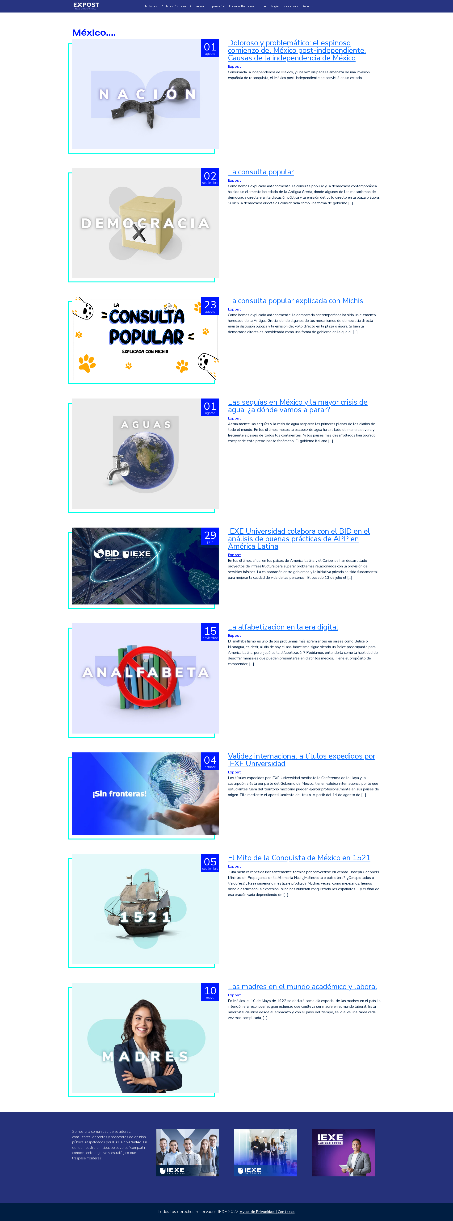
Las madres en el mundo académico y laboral (302, 987)
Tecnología (270, 6)
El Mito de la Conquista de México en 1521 (299, 858)
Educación (290, 6)
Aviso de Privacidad (257, 1211)
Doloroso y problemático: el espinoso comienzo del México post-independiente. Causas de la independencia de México (297, 50)
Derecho (308, 6)
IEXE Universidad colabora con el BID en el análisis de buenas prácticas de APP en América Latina (299, 538)
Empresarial (216, 6)
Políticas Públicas (173, 6)
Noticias (151, 6)
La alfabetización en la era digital (283, 627)
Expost (234, 66)
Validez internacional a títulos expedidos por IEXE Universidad (301, 760)
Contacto (286, 1211)
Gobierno (197, 6)
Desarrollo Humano (243, 6)
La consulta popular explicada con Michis (295, 301)
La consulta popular (261, 172)
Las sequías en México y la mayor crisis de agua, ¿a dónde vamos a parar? (298, 406)
